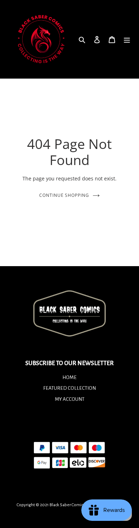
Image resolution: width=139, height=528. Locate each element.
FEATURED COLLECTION (69, 388)
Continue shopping (64, 195)
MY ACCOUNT (69, 399)
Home (69, 377)
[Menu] (126, 39)
